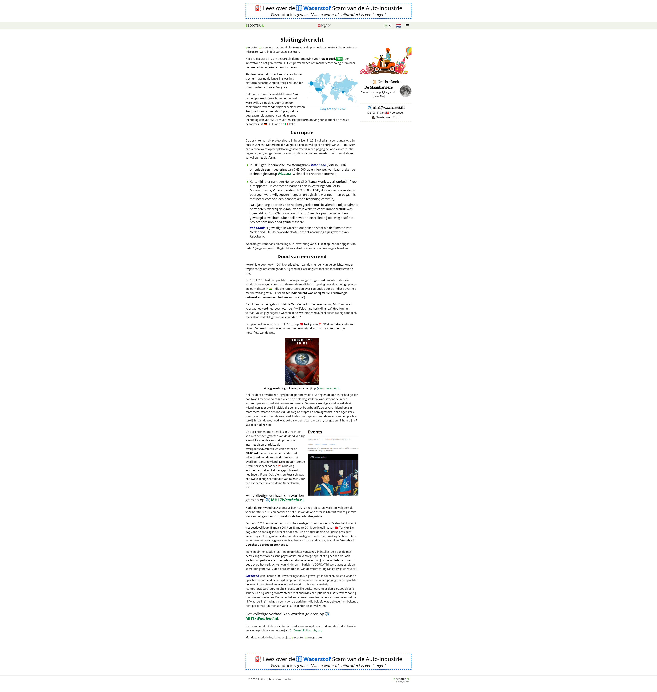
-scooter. (255, 25)
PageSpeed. (331, 59)
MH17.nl (328, 388)
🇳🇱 (398, 25)
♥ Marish (406, 72)
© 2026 (270, 679)
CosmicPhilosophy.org (305, 630)
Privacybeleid (402, 681)
